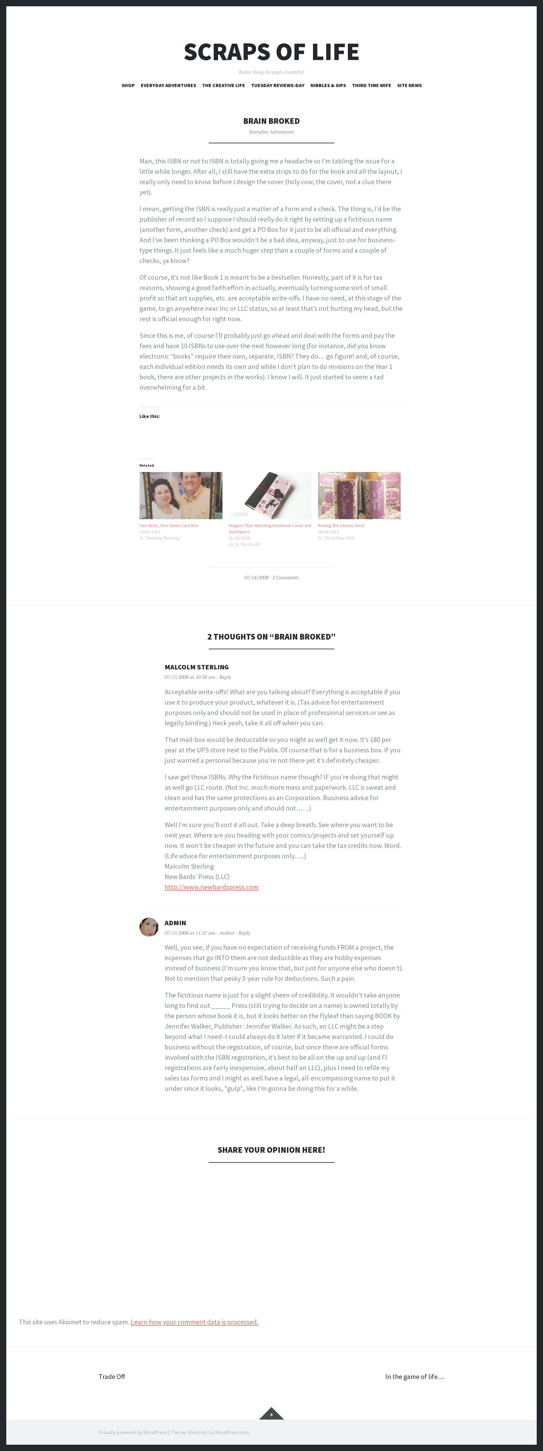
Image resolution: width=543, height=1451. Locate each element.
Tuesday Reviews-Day (277, 85)
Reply (225, 676)
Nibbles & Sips (328, 85)
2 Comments (285, 577)
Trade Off (112, 1376)
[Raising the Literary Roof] (359, 495)
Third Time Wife (371, 85)
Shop (128, 85)
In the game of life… (414, 1376)
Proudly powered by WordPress (133, 1432)
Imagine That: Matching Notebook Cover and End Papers (270, 529)
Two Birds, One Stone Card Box (169, 525)
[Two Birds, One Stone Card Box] (181, 495)
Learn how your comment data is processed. (194, 1321)
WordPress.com (232, 1432)
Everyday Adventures (168, 85)
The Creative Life (223, 85)
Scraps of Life (272, 51)
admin (175, 922)
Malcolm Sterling (197, 666)
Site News (409, 85)
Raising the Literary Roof (341, 525)
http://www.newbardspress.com (212, 886)
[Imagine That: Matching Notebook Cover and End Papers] (270, 495)
